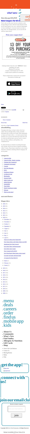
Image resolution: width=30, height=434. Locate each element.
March (5, 260)
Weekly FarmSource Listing (10, 188)
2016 (4, 275)
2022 (4, 213)
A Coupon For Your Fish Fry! (11, 258)
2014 (4, 279)
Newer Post (3, 122)
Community (8, 334)
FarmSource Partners (8, 172)
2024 (4, 208)
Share (2, 104)
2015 (4, 277)
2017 (4, 272)
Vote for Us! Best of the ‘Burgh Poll (12, 239)
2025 (4, 206)
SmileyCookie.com (8, 180)
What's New (8, 336)
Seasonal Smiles (7, 178)
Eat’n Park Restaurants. (13, 428)
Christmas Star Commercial (10, 162)
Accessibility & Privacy (12, 432)
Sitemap (5, 432)
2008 (4, 293)
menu (8, 300)
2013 (4, 281)
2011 (4, 286)
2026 (4, 203)
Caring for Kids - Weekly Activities (12, 160)
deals (9, 17)
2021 (4, 215)
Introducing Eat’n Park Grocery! (11, 244)
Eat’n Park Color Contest (10, 248)
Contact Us (6, 350)
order (8, 312)
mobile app (13, 321)
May (5, 235)
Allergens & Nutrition (12, 341)
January (6, 265)
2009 (4, 291)
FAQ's (5, 170)
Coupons (7, 111)
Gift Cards (8, 343)
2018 (4, 270)
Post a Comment (6, 119)
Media (5, 355)
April (5, 237)
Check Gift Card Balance (10, 348)
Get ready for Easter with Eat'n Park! (12, 255)
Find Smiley (8, 338)
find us (9, 317)
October (6, 224)
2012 (4, 284)
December (6, 219)
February (6, 263)
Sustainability (7, 184)
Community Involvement (9, 164)
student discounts (8, 182)
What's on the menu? (8, 192)
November (6, 221)
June (5, 233)
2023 (4, 210)
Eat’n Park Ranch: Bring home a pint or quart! (14, 253)
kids (7, 325)
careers (11, 17)
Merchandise (7, 176)
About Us (7, 332)
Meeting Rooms (7, 352)
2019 (4, 268)
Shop (5, 345)
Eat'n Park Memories (8, 168)
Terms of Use (22, 432)
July (5, 230)
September (6, 226)
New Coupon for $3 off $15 (10, 251)
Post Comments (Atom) (12, 125)
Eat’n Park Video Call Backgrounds (12, 246)
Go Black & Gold (8, 174)
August (6, 228)
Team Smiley (7, 186)
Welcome (6, 190)
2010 (4, 288)
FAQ (4, 357)
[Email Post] (23, 109)
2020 (4, 217)
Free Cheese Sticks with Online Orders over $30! (15, 242)
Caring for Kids (7, 158)
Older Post (24, 122)
